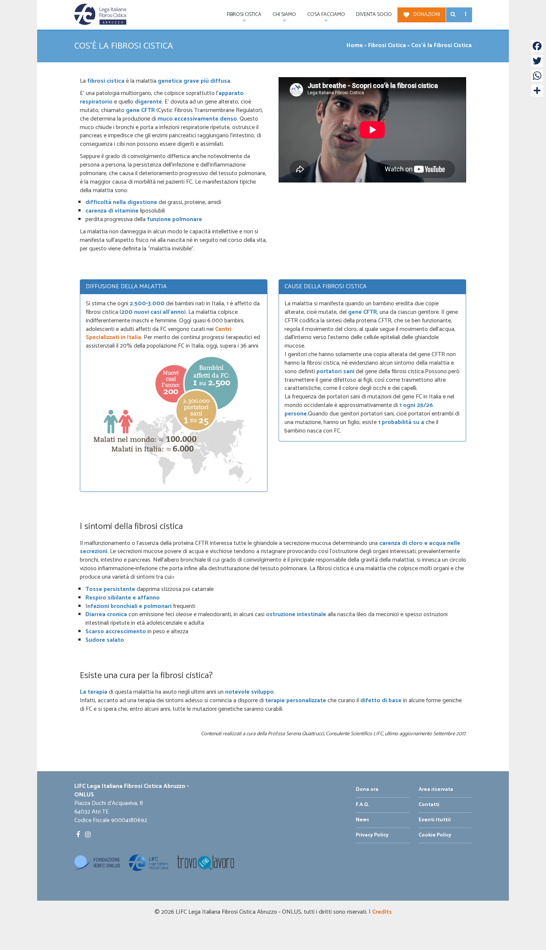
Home (355, 45)
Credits (382, 912)
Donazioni (426, 14)
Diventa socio (374, 14)
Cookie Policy (435, 835)
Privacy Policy (372, 835)
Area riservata (436, 789)
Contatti (429, 805)
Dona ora (367, 789)
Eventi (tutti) (435, 820)
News (362, 820)
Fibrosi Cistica (387, 45)
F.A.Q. (362, 805)
